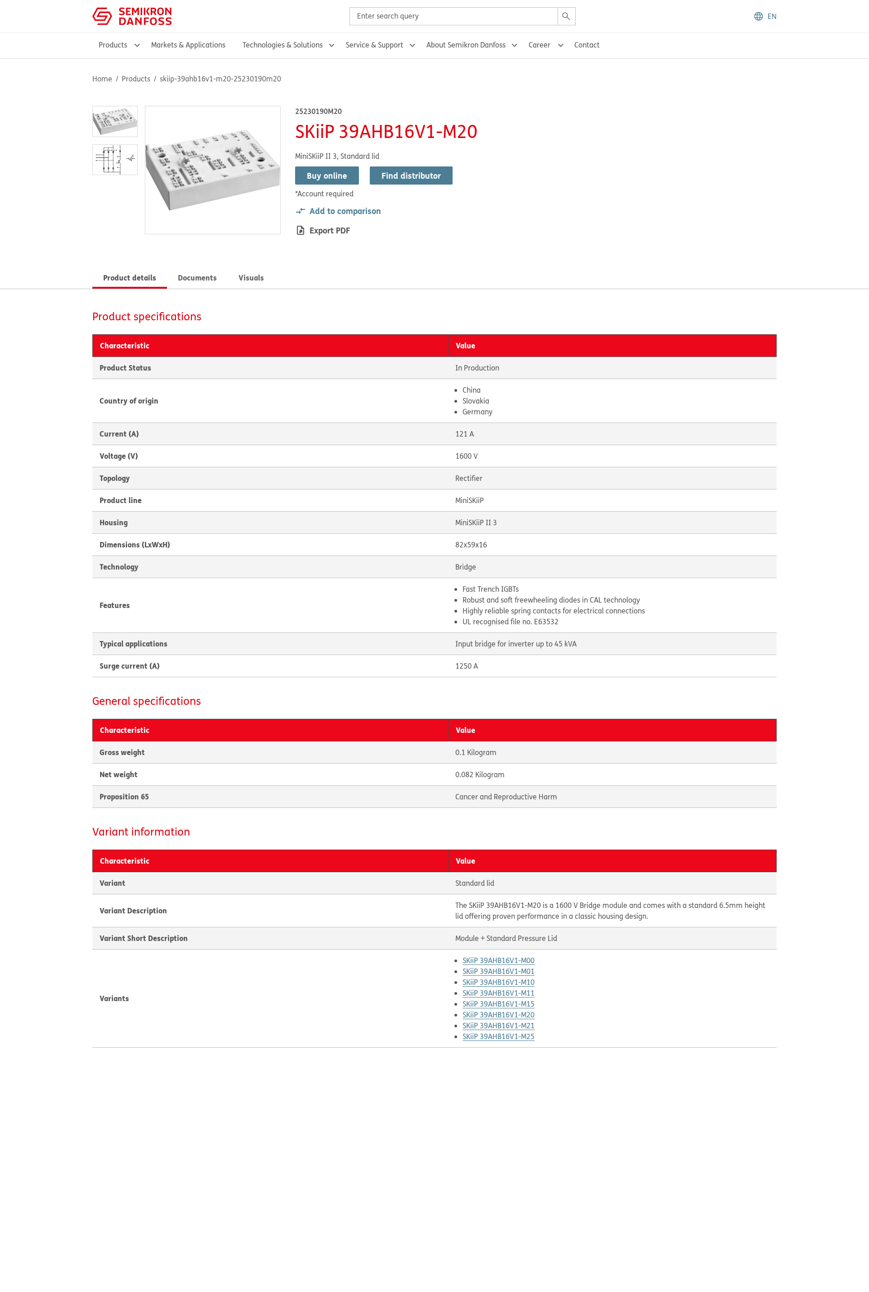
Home (102, 79)
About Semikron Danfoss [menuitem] (466, 45)
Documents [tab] (197, 277)
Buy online (327, 175)
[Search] (566, 16)
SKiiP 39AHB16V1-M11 (499, 993)
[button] (765, 16)
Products (136, 79)
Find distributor (411, 175)
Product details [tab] (129, 277)
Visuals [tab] (251, 277)
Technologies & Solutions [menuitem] (283, 45)
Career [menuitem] (539, 45)
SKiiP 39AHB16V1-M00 (499, 960)
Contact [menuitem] (587, 45)
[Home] (132, 15)
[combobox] (462, 16)
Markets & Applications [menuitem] (188, 45)
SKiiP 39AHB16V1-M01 (499, 971)
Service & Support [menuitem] (374, 45)
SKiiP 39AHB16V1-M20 (499, 1015)
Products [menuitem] (113, 45)
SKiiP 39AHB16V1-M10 (499, 982)
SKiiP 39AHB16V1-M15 (499, 1004)
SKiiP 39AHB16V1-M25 (499, 1036)
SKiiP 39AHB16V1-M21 (499, 1026)
